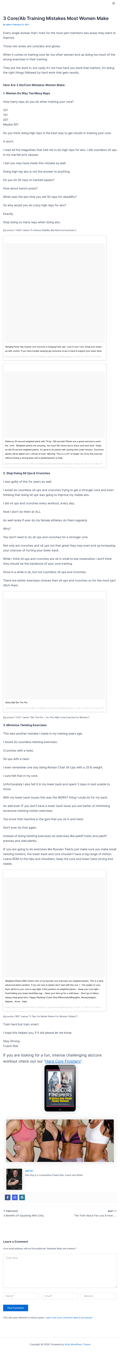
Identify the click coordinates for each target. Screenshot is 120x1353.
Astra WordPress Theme (77, 1344)
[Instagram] (15, 1197)
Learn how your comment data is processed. (69, 1317)
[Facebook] (7, 1197)
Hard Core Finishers (63, 1061)
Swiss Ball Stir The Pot (16, 702)
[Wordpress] (22, 1197)
